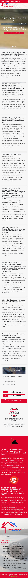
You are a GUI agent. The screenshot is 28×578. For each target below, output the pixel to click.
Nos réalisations (14, 33)
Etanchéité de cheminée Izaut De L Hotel (15, 569)
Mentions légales (22, 574)
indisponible (5, 2)
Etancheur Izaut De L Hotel (11, 557)
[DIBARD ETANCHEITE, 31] (8, 6)
